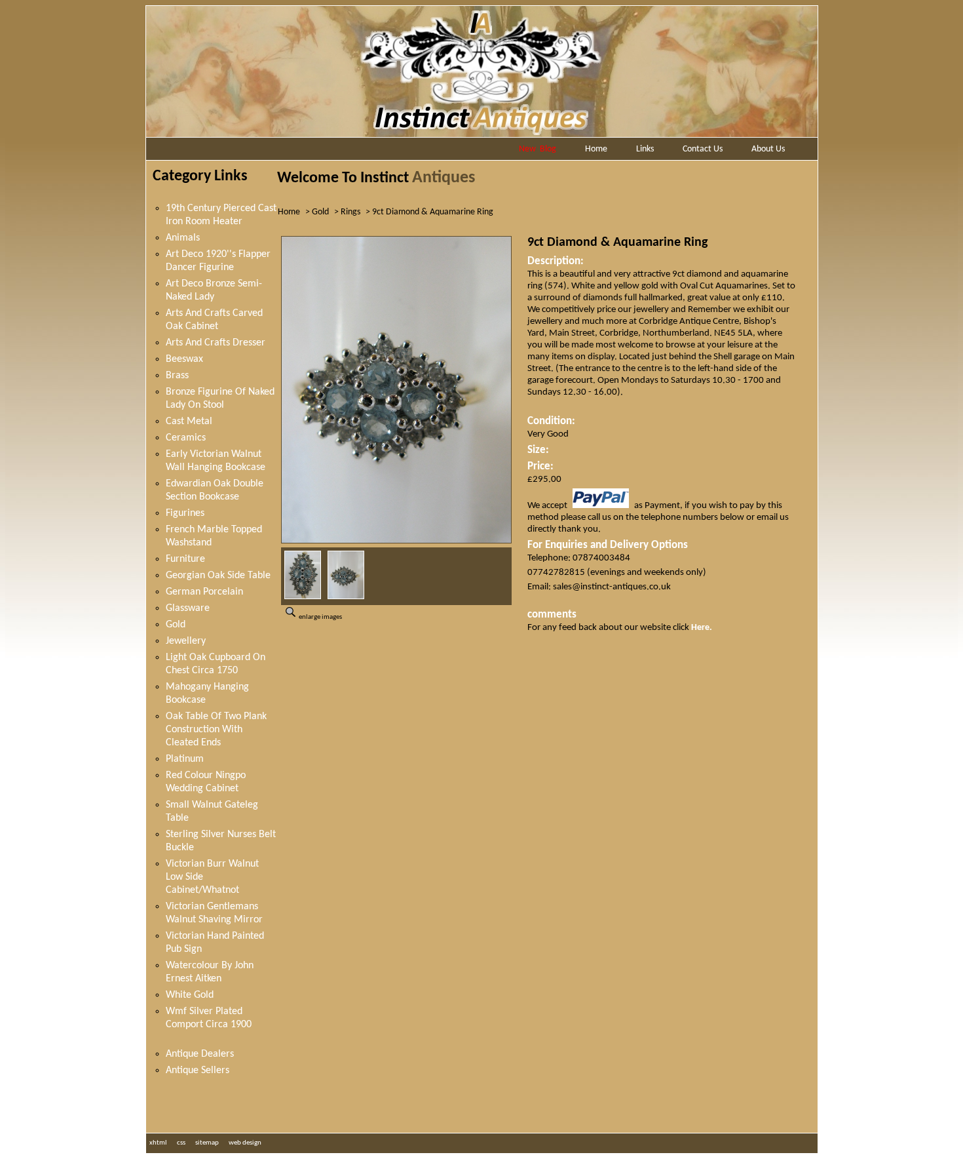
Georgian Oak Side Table (218, 575)
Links (645, 149)
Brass (177, 375)
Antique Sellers (197, 1070)
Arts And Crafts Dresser (215, 343)
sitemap (207, 1143)
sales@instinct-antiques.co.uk (612, 587)
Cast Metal (189, 421)
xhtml (158, 1143)
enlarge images (319, 617)
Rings (350, 212)
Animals (183, 238)
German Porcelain (204, 592)
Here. (701, 628)
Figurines (185, 513)
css (181, 1143)
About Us (768, 149)
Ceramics (186, 438)
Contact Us (703, 149)
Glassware (188, 608)
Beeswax (184, 359)
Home (596, 149)
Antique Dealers (200, 1054)
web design (245, 1143)
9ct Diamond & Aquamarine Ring (432, 212)
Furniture (185, 559)
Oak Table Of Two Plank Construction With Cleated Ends (216, 729)
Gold (175, 624)
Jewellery (186, 641)
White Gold (190, 995)
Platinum (185, 759)
